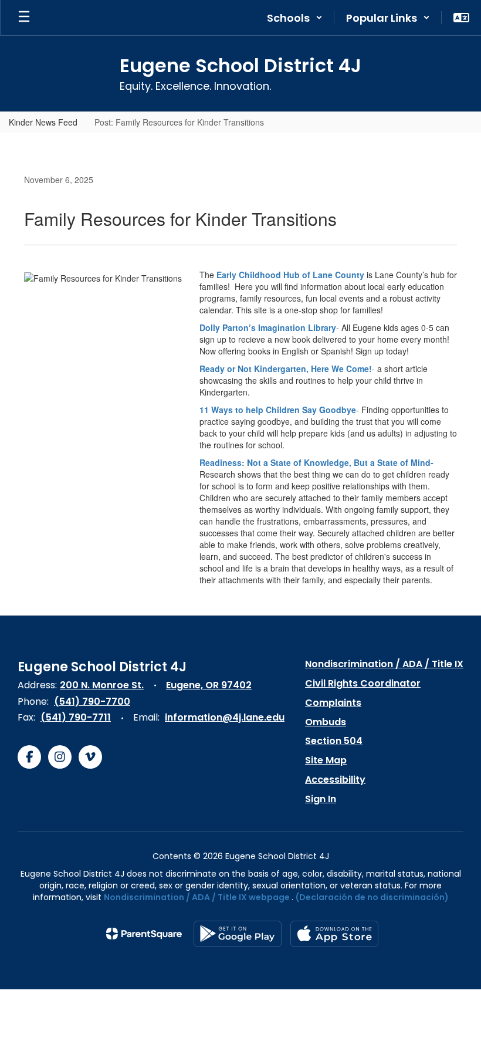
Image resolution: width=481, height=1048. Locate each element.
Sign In (320, 799)
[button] (294, 17)
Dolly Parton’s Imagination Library (267, 327)
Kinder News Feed (43, 122)
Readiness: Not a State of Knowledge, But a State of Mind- (316, 462)
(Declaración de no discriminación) (372, 897)
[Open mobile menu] (24, 17)
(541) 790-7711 (75, 717)
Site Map (326, 760)
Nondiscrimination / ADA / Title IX (384, 664)
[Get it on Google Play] (238, 934)
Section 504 (334, 741)
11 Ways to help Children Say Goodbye (277, 409)
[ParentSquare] (144, 933)
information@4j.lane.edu (224, 717)
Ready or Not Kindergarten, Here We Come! (285, 368)
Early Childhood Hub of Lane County (290, 274)
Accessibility (335, 779)
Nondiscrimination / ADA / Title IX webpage (197, 897)
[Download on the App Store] (334, 934)
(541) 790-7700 (92, 701)
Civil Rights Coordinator (363, 683)
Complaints (333, 702)
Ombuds (325, 722)
